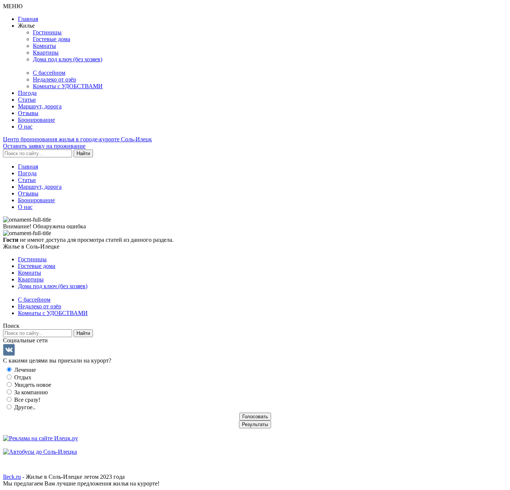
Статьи (27, 99)
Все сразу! (26, 400)
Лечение (24, 370)
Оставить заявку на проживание (44, 146)
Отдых (22, 377)
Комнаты (44, 46)
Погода (27, 93)
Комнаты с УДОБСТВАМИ (68, 86)
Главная (28, 19)
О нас (25, 126)
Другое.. (24, 407)
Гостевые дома (51, 39)
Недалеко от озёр (54, 79)
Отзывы (28, 113)
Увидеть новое (32, 385)
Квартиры (46, 52)
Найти (83, 153)
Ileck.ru (12, 477)
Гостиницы (47, 32)
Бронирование (36, 120)
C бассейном (49, 73)
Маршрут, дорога (40, 106)
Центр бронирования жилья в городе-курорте (77, 139)
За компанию (30, 392)
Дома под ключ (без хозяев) (67, 59)
